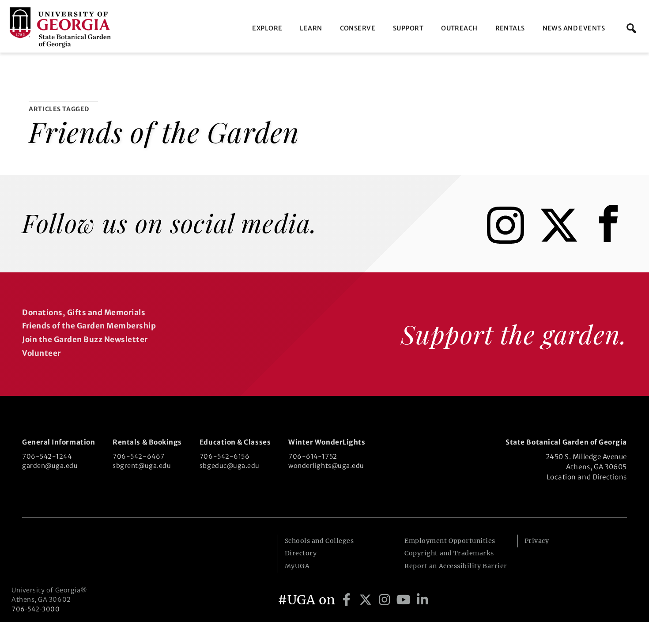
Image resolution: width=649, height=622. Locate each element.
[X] (565, 241)
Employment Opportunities (449, 541)
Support (408, 28)
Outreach (459, 28)
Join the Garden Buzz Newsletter (85, 339)
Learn (311, 28)
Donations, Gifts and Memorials (83, 312)
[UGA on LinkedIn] (422, 600)
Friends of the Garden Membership (89, 326)
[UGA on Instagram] (386, 600)
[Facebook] (610, 241)
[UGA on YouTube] (405, 600)
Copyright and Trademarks (449, 553)
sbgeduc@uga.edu (230, 466)
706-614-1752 (312, 456)
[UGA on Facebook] (348, 600)
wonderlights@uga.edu (326, 466)
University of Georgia (77, 552)
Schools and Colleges (319, 541)
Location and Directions (587, 477)
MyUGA (297, 566)
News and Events (574, 28)
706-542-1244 (47, 456)
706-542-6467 (138, 456)
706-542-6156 (224, 456)
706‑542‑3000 (35, 609)
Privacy (536, 541)
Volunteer (41, 353)
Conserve (357, 28)
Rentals (510, 28)
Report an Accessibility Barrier (455, 566)
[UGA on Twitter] (367, 600)
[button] (631, 28)
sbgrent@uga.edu (142, 466)
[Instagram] (512, 241)
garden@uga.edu (50, 466)
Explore (267, 28)
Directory (301, 553)
